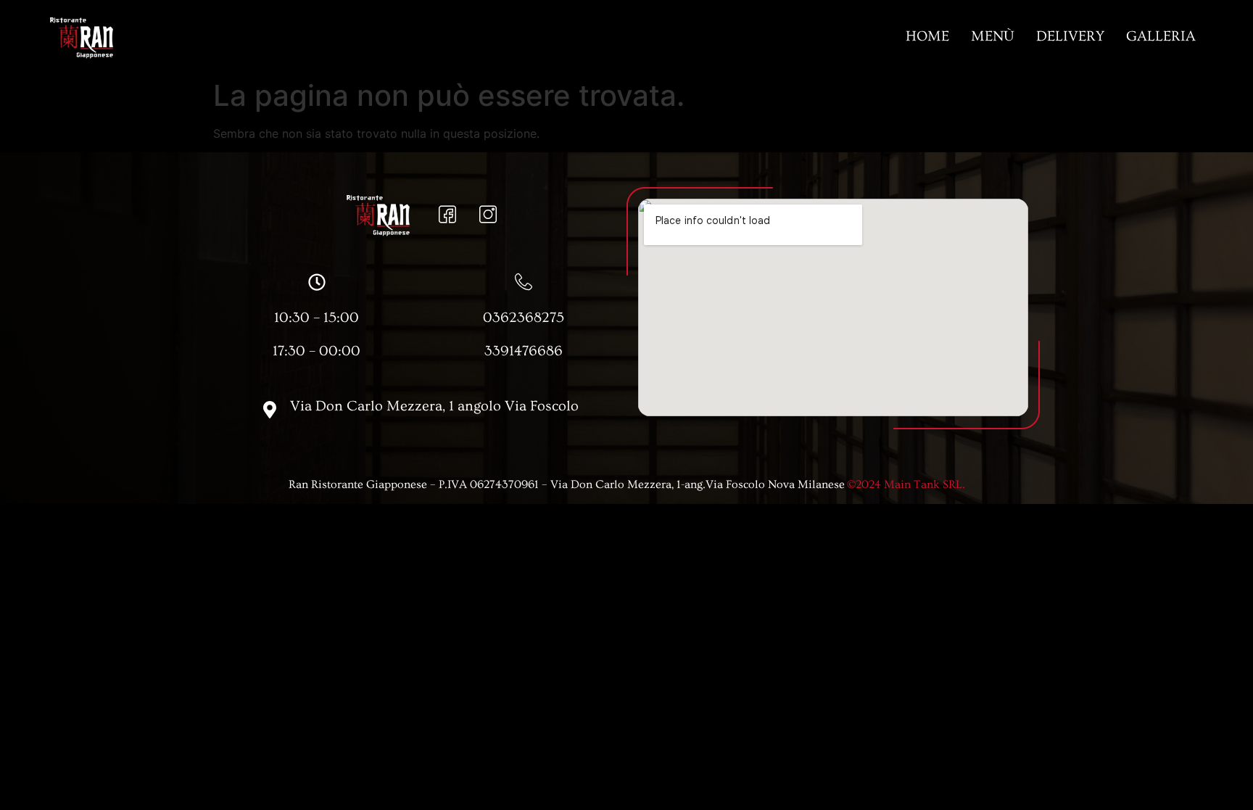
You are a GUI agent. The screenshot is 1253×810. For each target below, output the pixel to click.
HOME (927, 36)
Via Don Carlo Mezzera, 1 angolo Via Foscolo (434, 406)
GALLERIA (1161, 36)
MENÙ (992, 36)
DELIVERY (1070, 36)
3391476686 (523, 351)
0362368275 (523, 318)
